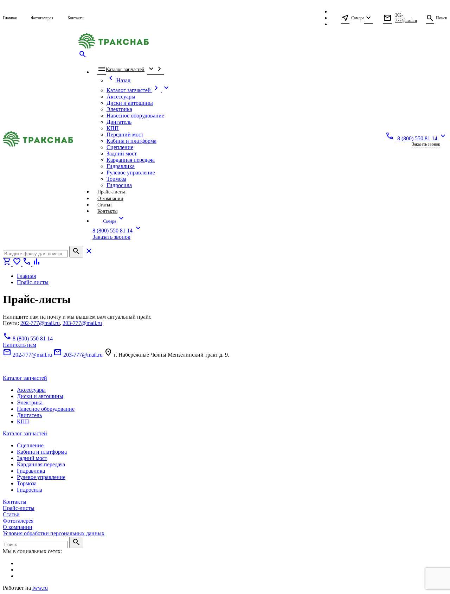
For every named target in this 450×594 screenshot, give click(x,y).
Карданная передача (41, 464)
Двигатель (29, 415)
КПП (23, 421)
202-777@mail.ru (40, 323)
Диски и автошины (40, 396)
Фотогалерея (18, 521)
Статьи (11, 514)
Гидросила (29, 490)
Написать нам (19, 345)
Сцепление (30, 445)
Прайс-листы (18, 508)
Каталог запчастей (25, 378)
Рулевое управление (41, 477)
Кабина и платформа (42, 452)
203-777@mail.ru (82, 323)
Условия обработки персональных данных (53, 533)
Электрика (30, 402)
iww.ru (40, 588)
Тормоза (27, 483)
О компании (17, 527)
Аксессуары (31, 390)
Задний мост (32, 458)
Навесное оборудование (46, 409)
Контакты (14, 502)
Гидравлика (31, 471)
